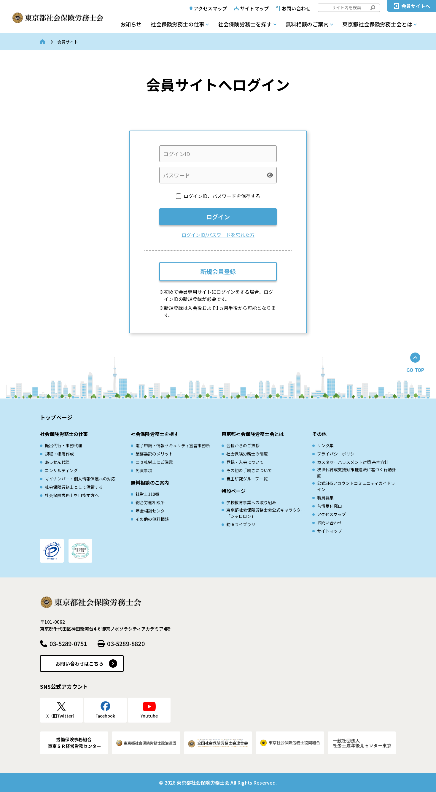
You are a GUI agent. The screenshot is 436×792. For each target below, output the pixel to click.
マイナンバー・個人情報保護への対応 (80, 479)
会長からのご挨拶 (243, 445)
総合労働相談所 (150, 502)
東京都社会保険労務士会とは (377, 24)
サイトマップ (254, 8)
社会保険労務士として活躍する (74, 487)
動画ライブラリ (240, 524)
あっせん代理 (57, 462)
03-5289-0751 (68, 643)
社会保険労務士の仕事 (177, 24)
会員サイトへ (415, 5)
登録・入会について (245, 462)
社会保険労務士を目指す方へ (72, 495)
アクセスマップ (210, 8)
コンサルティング (61, 470)
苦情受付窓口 (329, 506)
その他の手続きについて (249, 470)
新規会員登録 (218, 271)
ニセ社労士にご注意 (154, 462)
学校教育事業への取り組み (251, 502)
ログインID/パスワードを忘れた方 (218, 234)
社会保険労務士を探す (245, 24)
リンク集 (325, 445)
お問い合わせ (296, 8)
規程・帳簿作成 (59, 454)
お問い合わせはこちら (79, 663)
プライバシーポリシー (338, 454)
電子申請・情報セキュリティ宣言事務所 (173, 445)
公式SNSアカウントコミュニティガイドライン (356, 486)
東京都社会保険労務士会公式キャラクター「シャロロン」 (265, 513)
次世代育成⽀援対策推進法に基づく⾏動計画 (356, 472)
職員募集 (325, 498)
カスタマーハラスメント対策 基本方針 (353, 462)
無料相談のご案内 (307, 24)
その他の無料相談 (152, 519)
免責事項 (144, 470)
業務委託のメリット (154, 454)
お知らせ (130, 24)
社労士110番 (147, 494)
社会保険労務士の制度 (247, 454)
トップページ (56, 417)
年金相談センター (152, 511)
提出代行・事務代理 (63, 445)
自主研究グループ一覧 (247, 479)
